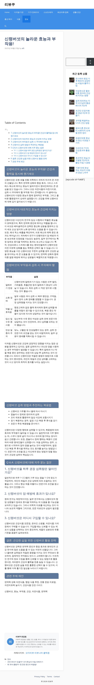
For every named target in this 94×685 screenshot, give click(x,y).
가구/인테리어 (33, 12)
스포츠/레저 (48, 12)
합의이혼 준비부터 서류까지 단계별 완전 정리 (83, 130)
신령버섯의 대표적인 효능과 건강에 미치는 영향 (31, 139)
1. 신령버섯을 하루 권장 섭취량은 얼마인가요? (34, 150)
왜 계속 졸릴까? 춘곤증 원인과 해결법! (22, 664)
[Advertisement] (32, 67)
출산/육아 (8, 19)
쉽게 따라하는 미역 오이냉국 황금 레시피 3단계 (83, 103)
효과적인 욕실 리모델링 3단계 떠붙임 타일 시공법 (83, 160)
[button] (5, 26)
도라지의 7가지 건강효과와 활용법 (83, 150)
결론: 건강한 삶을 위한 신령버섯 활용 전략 (29, 158)
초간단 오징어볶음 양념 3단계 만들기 (83, 113)
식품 (18, 19)
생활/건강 (77, 12)
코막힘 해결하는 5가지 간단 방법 (83, 121)
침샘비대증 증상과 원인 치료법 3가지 (83, 140)
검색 (90, 61)
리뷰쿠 (10, 4)
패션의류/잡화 (62, 12)
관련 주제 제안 (18, 161)
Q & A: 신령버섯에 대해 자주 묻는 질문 (28, 147)
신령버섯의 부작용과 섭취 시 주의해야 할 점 (30, 141)
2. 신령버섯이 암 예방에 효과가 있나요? (32, 153)
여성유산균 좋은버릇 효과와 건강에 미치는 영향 (83, 93)
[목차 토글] (6, 129)
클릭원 (46, 652)
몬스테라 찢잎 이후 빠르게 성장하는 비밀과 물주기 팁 (83, 82)
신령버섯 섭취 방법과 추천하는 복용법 (28, 144)
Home (7, 12)
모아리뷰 (30, 652)
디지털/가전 (18, 12)
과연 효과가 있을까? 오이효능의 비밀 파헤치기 (25, 662)
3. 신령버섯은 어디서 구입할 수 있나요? (32, 156)
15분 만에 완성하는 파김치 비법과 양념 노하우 (83, 170)
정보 (26, 19)
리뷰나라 (39, 652)
